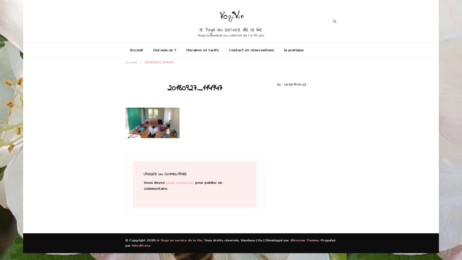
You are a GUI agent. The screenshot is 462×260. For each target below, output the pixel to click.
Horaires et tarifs (202, 50)
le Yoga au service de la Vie (231, 30)
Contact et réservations (251, 50)
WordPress (141, 246)
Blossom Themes (305, 240)
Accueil (136, 50)
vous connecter (180, 183)
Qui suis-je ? (164, 50)
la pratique (294, 50)
